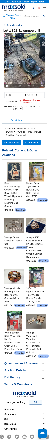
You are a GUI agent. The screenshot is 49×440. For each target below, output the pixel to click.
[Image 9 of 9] (42, 85)
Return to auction (15, 25)
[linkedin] (24, 436)
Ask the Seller (31, 142)
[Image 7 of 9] (33, 85)
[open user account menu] (33, 8)
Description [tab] (16, 120)
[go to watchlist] (39, 8)
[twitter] (17, 436)
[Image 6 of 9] (28, 85)
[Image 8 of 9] (37, 85)
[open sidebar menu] (44, 8)
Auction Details (11, 142)
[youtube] (32, 436)
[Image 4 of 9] (20, 85)
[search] (44, 16)
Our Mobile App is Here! (24, 1)
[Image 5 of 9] (24, 85)
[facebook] (9, 436)
